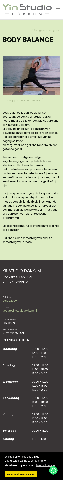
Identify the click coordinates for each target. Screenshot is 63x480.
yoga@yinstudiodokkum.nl (20, 311)
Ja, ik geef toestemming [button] (20, 474)
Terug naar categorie (46, 30)
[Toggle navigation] (57, 9)
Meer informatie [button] (45, 465)
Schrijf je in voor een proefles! (24, 100)
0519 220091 (10, 301)
